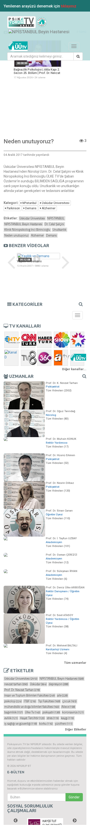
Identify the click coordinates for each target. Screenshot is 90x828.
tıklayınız (68, 6)
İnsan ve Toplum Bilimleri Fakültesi (29, 695)
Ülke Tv (32, 712)
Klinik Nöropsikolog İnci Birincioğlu (27, 230)
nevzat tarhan (16, 684)
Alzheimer (37, 235)
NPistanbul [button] (29, 203)
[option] (38, 260)
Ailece (68, 707)
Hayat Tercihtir (32, 718)
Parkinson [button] (13, 208)
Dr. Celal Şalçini (54, 224)
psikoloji (12, 701)
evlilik (11, 718)
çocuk (69, 701)
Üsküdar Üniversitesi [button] (55, 203)
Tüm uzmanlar (75, 662)
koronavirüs (73, 712)
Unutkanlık (59, 230)
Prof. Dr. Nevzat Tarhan (22, 690)
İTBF (30, 701)
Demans (51, 235)
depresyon (58, 684)
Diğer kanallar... (74, 369)
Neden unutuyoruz (16, 235)
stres (53, 718)
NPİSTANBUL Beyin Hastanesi (23, 224)
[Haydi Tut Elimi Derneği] (45, 823)
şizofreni (63, 724)
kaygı (67, 718)
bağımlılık (13, 712)
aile (62, 695)
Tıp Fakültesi (49, 701)
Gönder (74, 797)
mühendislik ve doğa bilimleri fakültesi (31, 707)
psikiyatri (51, 712)
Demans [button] (30, 208)
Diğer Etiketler (75, 729)
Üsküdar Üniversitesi (32, 218)
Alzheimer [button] (48, 208)
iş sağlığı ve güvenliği (20, 724)
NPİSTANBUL (55, 218)
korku (46, 724)
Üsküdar (38, 684)
